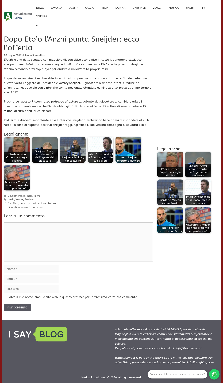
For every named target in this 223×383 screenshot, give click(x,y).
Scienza (41, 16)
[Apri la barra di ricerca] (37, 25)
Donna (120, 7)
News (40, 7)
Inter (29, 195)
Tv (203, 7)
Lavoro (56, 7)
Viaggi (157, 7)
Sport (190, 7)
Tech (104, 7)
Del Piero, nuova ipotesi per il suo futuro (32, 203)
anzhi (11, 199)
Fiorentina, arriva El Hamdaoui (26, 207)
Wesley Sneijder (25, 199)
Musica (173, 7)
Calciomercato (16, 195)
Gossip (73, 7)
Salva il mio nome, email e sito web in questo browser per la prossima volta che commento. (73, 297)
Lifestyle (139, 7)
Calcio (89, 7)
